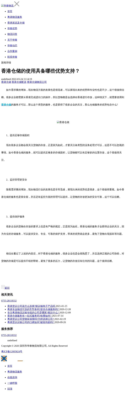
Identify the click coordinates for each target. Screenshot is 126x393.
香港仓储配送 (19, 82)
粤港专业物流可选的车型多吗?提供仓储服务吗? (33, 309)
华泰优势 (12, 28)
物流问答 (12, 34)
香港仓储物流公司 (37, 82)
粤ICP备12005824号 (11, 351)
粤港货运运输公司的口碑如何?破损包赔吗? (30, 322)
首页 (9, 11)
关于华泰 (12, 39)
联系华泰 (12, 57)
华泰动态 (12, 45)
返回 (7, 288)
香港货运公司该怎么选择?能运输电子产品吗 (31, 306)
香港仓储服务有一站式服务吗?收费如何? (29, 315)
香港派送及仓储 (16, 22)
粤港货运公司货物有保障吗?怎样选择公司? (30, 319)
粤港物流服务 (14, 17)
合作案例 (12, 51)
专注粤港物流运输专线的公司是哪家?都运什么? (33, 312)
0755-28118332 (9, 300)
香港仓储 (6, 82)
